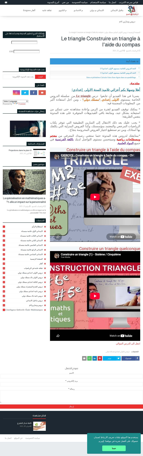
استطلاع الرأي (23, 227)
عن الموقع (18, 438)
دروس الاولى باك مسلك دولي (23, 277)
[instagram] (16, 92)
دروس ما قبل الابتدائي (23, 301)
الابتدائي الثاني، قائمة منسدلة (23, 240)
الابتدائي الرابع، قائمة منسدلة (23, 250)
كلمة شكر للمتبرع (24, 423)
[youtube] (5, 2)
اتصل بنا (112, 2)
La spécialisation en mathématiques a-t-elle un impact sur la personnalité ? (24, 200)
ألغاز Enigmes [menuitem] (29, 10)
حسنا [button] (114, 448)
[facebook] (33, 92)
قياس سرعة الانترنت (128, 2)
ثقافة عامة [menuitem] (47, 10)
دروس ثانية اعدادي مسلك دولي (23, 291)
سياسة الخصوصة (80, 2)
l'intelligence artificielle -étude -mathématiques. (23, 310)
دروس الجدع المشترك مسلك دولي (23, 287)
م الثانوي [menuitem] (62, 10)
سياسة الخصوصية (32, 438)
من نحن (65, 2)
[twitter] (25, 92)
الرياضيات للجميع (132, 51)
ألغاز (23, 264)
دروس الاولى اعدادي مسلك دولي (116, 32)
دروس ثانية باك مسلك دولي (23, 296)
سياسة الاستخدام (98, 2)
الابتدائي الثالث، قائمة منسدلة (23, 236)
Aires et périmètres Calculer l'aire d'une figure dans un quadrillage (111, 77)
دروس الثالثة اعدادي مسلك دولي (23, 282)
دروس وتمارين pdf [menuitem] (127, 21)
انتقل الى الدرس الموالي (127, 343)
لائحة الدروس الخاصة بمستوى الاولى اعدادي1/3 (118, 73)
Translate (22, 104)
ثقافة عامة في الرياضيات (23, 268)
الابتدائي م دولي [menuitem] (97, 10)
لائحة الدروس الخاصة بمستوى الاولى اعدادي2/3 (118, 69)
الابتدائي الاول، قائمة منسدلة (23, 231)
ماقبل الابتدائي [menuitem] (117, 10)
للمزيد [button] (101, 441)
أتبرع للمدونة (53, 2)
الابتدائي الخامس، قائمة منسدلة (23, 245)
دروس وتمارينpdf (23, 305)
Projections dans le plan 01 (20, 150)
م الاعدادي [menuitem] (78, 10)
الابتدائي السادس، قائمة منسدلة (23, 254)
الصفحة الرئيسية (134, 32)
